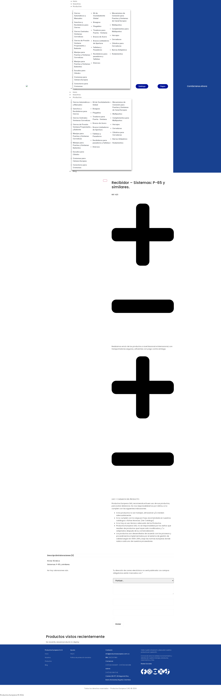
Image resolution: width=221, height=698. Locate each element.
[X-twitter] (161, 671)
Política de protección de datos (80, 657)
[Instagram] (149, 671)
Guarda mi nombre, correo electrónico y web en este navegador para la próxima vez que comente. (142, 618)
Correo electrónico (121, 607)
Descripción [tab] (52, 555)
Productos (77, 97)
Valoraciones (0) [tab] (66, 555)
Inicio (75, 92)
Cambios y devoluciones (122, 496)
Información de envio (121, 344)
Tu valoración (119, 584)
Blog (75, 171)
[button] (143, 272)
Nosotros (77, 94)
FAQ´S (72, 654)
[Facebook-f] (144, 671)
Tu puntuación (119, 576)
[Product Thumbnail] (105, 181)
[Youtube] (155, 671)
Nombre (117, 597)
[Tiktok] (167, 671)
